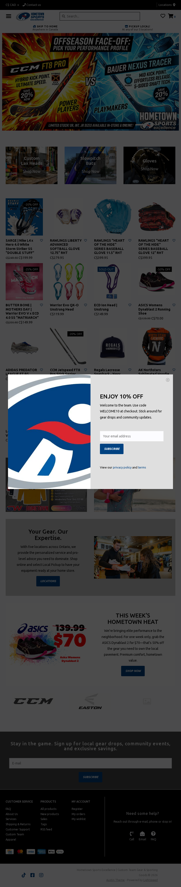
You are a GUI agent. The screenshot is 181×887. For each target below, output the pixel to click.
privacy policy (122, 467)
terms (142, 467)
